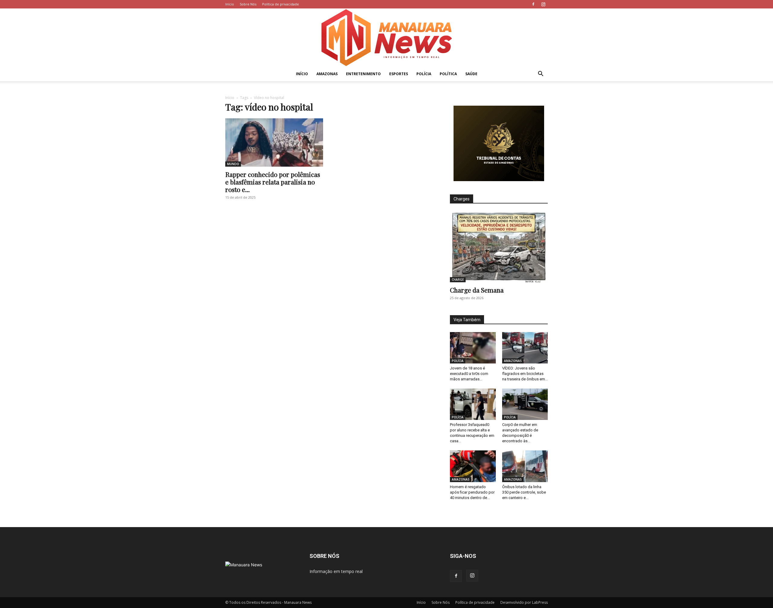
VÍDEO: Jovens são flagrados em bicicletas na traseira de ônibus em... (525, 373)
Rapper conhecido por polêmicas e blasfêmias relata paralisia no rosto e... (272, 182)
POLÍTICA (448, 73)
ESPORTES (398, 73)
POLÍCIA (423, 73)
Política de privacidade (280, 4)
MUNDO (233, 164)
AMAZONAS (327, 73)
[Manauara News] (386, 37)
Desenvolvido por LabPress (524, 602)
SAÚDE (471, 73)
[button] (540, 74)
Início (229, 4)
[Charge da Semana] (499, 246)
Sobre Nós (248, 4)
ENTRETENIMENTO (363, 73)
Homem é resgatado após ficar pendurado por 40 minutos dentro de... (472, 492)
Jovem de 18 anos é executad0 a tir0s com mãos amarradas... (469, 373)
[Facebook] (533, 4)
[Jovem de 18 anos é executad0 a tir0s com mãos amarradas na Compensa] (473, 347)
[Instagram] (543, 4)
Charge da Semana (477, 290)
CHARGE (458, 279)
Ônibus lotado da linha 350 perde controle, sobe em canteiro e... (524, 492)
